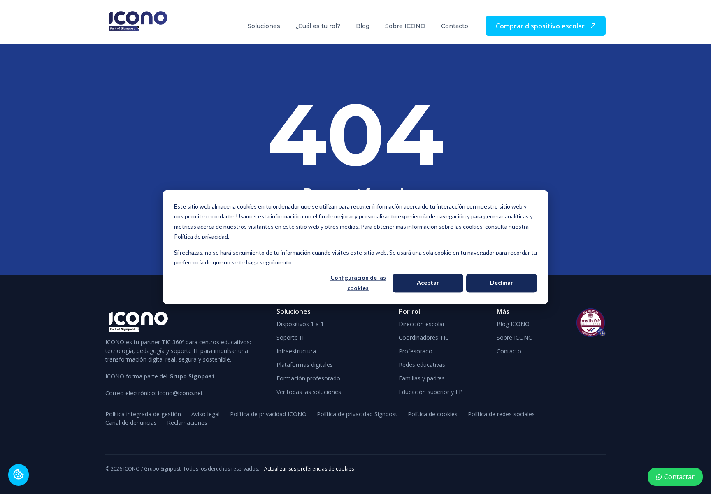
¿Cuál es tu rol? (318, 26)
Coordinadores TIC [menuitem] (424, 337)
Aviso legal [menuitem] (205, 414)
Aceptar (428, 282)
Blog (362, 26)
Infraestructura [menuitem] (296, 351)
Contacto (454, 26)
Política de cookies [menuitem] (433, 414)
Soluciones (264, 26)
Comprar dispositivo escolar (541, 25)
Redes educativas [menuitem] (422, 365)
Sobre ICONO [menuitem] (515, 337)
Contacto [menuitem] (509, 351)
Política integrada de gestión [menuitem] (143, 414)
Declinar (501, 282)
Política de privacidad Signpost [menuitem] (357, 414)
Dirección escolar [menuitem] (422, 324)
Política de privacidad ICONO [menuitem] (268, 414)
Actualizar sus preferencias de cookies (309, 468)
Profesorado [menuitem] (415, 351)
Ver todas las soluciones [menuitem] (308, 392)
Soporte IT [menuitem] (290, 337)
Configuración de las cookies (358, 283)
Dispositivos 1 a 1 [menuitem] (300, 324)
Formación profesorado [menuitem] (308, 378)
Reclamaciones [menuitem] (187, 423)
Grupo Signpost (192, 376)
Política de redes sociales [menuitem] (501, 414)
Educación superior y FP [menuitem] (430, 392)
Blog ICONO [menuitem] (513, 324)
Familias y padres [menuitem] (422, 378)
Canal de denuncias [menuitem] (131, 423)
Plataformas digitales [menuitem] (304, 365)
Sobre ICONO (405, 26)
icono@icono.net (180, 393)
